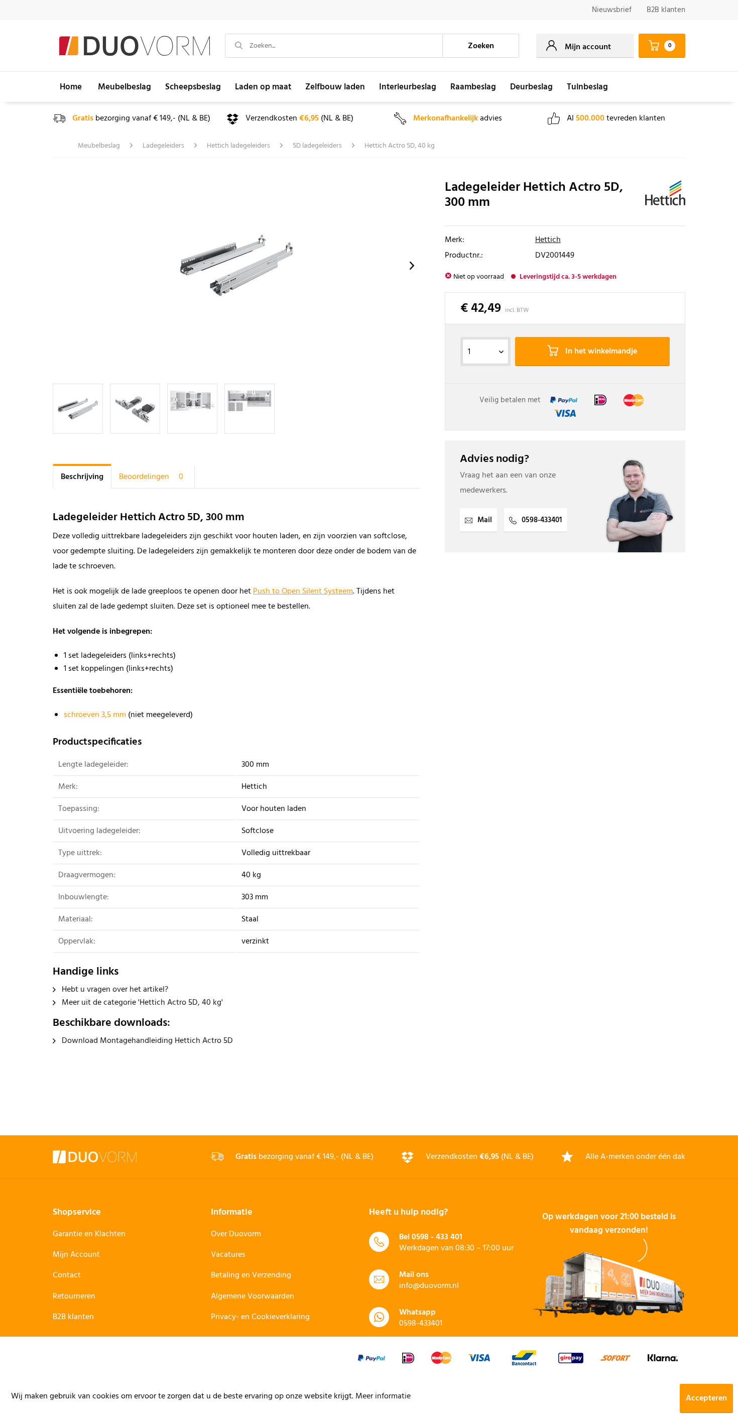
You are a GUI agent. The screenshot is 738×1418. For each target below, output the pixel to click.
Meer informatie (383, 1396)
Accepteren (706, 1398)
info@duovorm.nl (429, 1285)
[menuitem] (611, 10)
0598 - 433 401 (437, 1237)
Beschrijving (82, 477)
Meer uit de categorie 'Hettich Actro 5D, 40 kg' (141, 1002)
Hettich (548, 240)
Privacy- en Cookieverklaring (260, 1317)
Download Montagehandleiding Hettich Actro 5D (146, 1040)
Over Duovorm (236, 1234)
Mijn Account (76, 1254)
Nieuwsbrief (612, 10)
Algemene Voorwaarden (252, 1296)
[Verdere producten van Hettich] (665, 197)
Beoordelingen (151, 477)
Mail (484, 520)
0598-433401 (542, 520)
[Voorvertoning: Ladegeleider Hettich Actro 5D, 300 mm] (78, 409)
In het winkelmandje (600, 351)
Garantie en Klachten (89, 1234)
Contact (67, 1275)
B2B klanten (666, 10)
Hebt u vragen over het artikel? (114, 989)
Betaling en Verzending (251, 1275)
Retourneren (74, 1296)
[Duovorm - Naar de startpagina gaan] (134, 46)
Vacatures (228, 1254)
